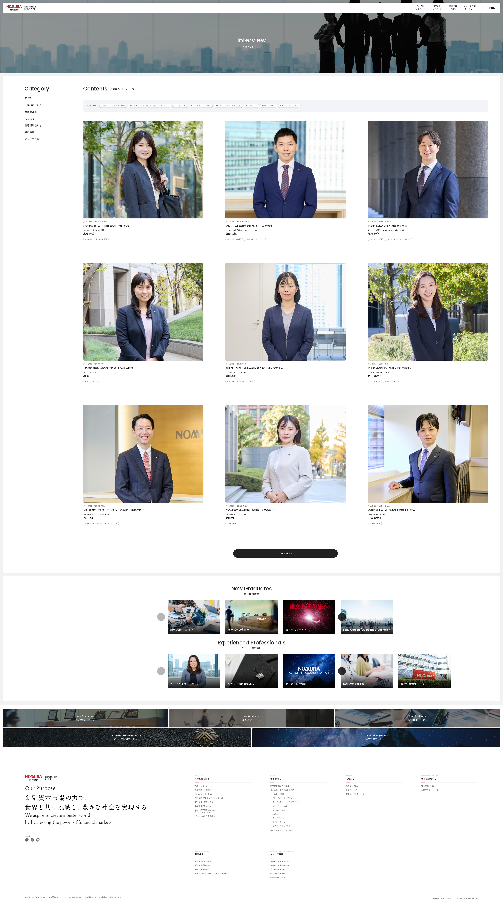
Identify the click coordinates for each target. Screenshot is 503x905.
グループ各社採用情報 (204, 816)
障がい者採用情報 (277, 873)
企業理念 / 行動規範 (203, 790)
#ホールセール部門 (137, 106)
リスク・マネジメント (281, 826)
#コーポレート (180, 106)
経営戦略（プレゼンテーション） (208, 798)
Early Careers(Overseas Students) (210, 873)
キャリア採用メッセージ (280, 861)
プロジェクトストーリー (356, 794)
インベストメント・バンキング (285, 802)
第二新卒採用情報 (277, 869)
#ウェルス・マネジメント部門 (113, 106)
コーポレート (275, 814)
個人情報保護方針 (71, 897)
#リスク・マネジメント (289, 106)
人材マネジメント (428, 790)
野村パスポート (201, 869)
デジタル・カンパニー (279, 810)
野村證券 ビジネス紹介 (279, 786)
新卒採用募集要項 (202, 865)
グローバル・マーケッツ (282, 798)
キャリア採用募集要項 (279, 865)
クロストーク (351, 790)
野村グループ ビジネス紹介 (281, 830)
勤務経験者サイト (277, 878)
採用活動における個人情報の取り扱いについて (103, 897)
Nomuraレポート (202, 794)
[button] (342, 617)
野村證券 (52, 897)
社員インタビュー (353, 786)
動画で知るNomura (203, 806)
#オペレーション (268, 106)
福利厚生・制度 (427, 786)
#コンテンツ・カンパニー (159, 106)
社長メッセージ (201, 786)
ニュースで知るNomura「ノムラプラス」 (205, 811)
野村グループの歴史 (203, 802)
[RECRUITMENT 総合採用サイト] (14, 7)
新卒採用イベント (202, 861)
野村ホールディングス (34, 897)
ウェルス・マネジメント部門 (282, 790)
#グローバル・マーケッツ (201, 106)
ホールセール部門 (277, 794)
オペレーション (278, 822)
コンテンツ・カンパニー (280, 806)
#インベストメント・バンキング (228, 106)
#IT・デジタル (251, 106)
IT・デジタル (278, 818)
